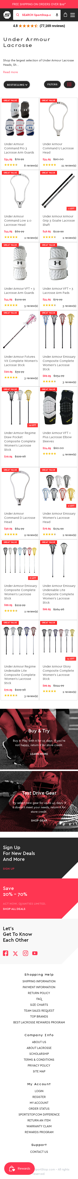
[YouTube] (35, 954)
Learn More (39, 753)
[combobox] (41, 15)
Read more (10, 72)
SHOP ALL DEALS (14, 909)
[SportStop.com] (8, 14)
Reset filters (12, 94)
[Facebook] (5, 954)
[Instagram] (25, 954)
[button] (57, 15)
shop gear (39, 820)
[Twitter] (15, 954)
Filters (52, 84)
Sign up (8, 868)
